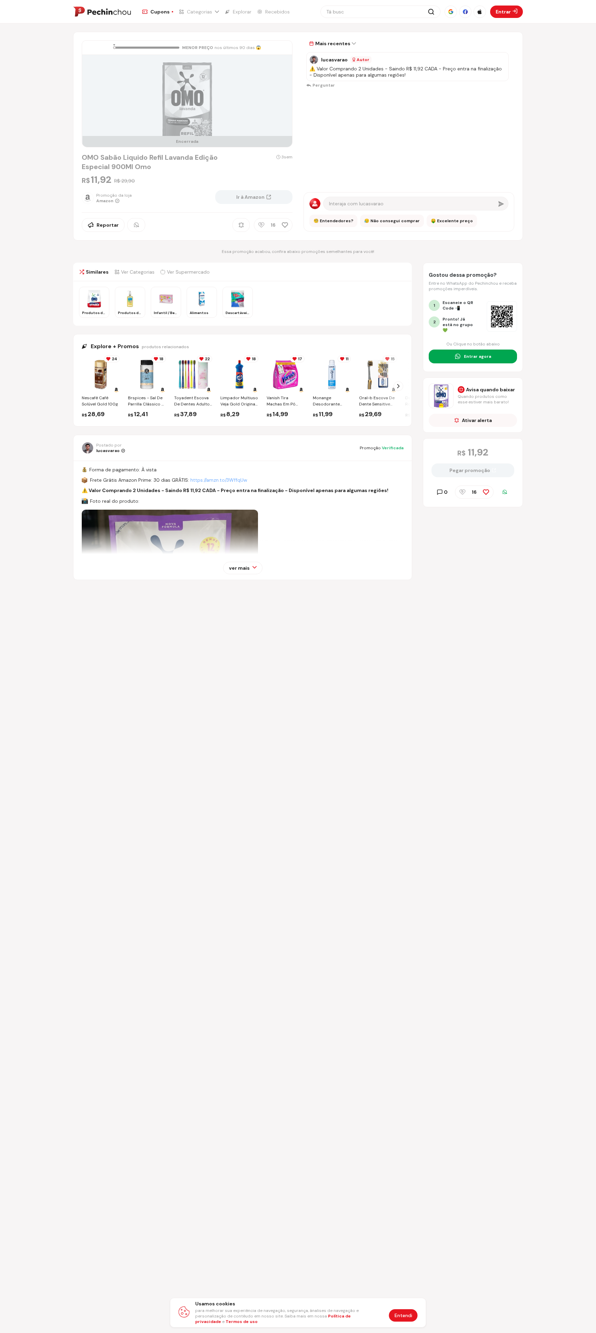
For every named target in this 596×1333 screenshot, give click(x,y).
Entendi (403, 1315)
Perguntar (323, 85)
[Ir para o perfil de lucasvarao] (313, 59)
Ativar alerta (477, 420)
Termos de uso (242, 1321)
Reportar (108, 225)
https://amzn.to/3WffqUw (218, 480)
